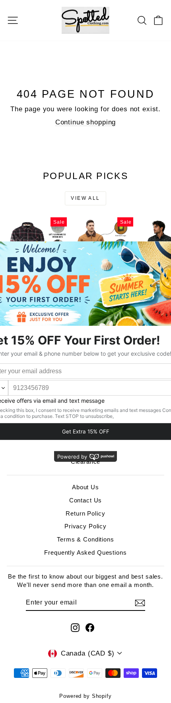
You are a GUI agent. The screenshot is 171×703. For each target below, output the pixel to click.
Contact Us (85, 500)
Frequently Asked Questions (85, 552)
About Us (85, 487)
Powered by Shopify (85, 696)
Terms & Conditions (85, 539)
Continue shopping (85, 122)
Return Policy (85, 513)
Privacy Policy (85, 526)
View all (85, 198)
